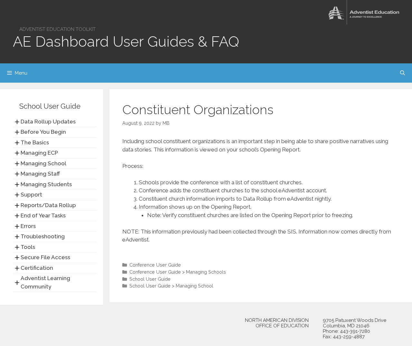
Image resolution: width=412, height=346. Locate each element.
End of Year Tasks (43, 215)
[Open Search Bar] (402, 73)
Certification (37, 268)
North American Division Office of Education (277, 323)
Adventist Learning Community (45, 282)
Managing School (194, 285)
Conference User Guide (155, 265)
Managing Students (46, 184)
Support (31, 194)
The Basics (35, 142)
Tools (28, 247)
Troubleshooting (43, 236)
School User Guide (150, 279)
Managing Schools (206, 272)
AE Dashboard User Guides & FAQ (126, 41)
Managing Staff (40, 173)
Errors (28, 226)
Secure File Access (45, 257)
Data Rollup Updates (48, 121)
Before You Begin (43, 132)
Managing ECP (39, 153)
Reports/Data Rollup (48, 205)
